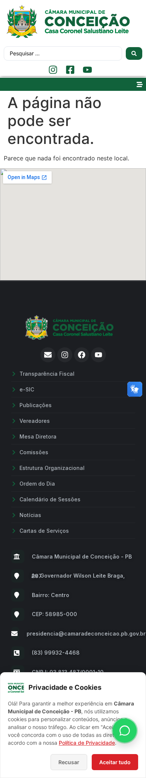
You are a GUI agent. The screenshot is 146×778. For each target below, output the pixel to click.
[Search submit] (134, 53)
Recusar (68, 762)
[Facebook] (81, 354)
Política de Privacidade (87, 742)
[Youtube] (98, 354)
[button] (139, 84)
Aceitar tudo (115, 762)
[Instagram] (64, 354)
